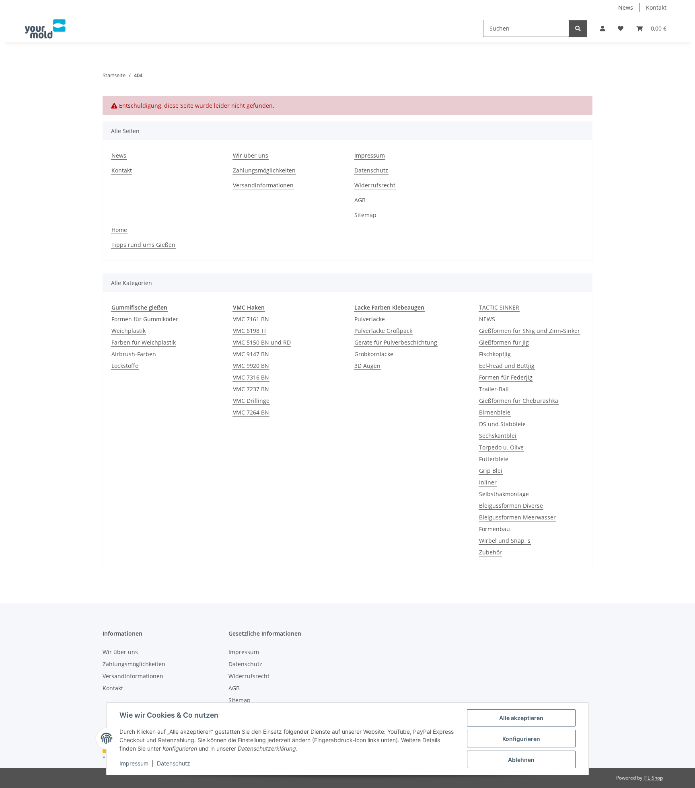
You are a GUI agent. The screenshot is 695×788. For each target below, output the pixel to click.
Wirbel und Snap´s (505, 540)
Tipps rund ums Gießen (143, 244)
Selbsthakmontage (504, 494)
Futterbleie (493, 459)
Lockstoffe (124, 365)
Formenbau (494, 529)
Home (119, 230)
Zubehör (490, 552)
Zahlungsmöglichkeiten (264, 170)
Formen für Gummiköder (144, 319)
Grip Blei (490, 470)
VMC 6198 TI (249, 330)
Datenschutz (173, 763)
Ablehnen (521, 759)
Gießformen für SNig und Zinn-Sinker (529, 330)
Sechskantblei (497, 435)
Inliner (488, 482)
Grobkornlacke (373, 354)
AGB (360, 200)
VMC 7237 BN (251, 389)
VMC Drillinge (251, 400)
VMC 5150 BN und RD (262, 342)
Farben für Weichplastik (143, 342)
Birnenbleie (494, 412)
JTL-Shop (653, 777)
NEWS (487, 319)
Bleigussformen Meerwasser (517, 517)
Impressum (133, 763)
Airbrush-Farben (133, 354)
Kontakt (656, 7)
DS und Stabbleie (502, 424)
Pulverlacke (369, 319)
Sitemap (365, 215)
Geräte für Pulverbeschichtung (395, 342)
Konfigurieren (521, 738)
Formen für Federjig (506, 377)
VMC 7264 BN (251, 412)
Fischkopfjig (495, 354)
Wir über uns (250, 155)
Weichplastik (128, 330)
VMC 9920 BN (251, 365)
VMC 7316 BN (251, 377)
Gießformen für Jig (504, 342)
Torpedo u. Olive (501, 447)
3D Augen (367, 365)
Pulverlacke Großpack (383, 330)
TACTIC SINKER (499, 307)
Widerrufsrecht (374, 185)
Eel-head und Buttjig (507, 365)
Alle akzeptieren (521, 717)
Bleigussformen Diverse (511, 505)
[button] (602, 28)
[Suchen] (578, 28)
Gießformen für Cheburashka (518, 400)
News (625, 7)
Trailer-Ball (494, 389)
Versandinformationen (263, 185)
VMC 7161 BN (251, 319)
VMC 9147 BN (251, 354)
